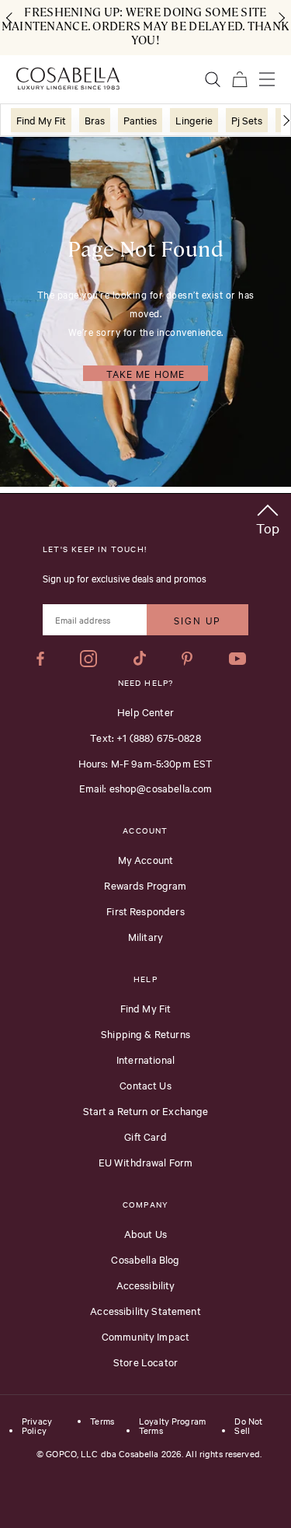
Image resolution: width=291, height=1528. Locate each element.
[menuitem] (41, 120)
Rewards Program (145, 885)
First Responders (145, 911)
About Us (145, 1233)
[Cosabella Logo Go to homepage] (68, 78)
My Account (146, 859)
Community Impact (145, 1336)
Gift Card (145, 1136)
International (145, 1059)
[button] (267, 516)
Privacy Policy (37, 1426)
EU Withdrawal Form (146, 1162)
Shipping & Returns (145, 1033)
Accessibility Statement (145, 1310)
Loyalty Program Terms (172, 1426)
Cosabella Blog (145, 1259)
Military (145, 936)
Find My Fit (145, 1008)
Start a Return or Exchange (146, 1110)
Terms (102, 1421)
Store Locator (145, 1362)
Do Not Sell (248, 1426)
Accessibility (145, 1285)
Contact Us (145, 1085)
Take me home (145, 373)
